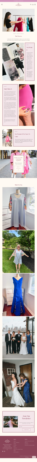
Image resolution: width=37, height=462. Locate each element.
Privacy (26, 442)
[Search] (31, 4)
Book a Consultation (18, 168)
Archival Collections (18, 449)
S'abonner (26, 429)
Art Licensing (16, 442)
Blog (15, 446)
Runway (15, 445)
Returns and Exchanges (29, 445)
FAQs (15, 450)
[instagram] (4, 451)
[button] (2, 4)
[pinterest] (2, 451)
